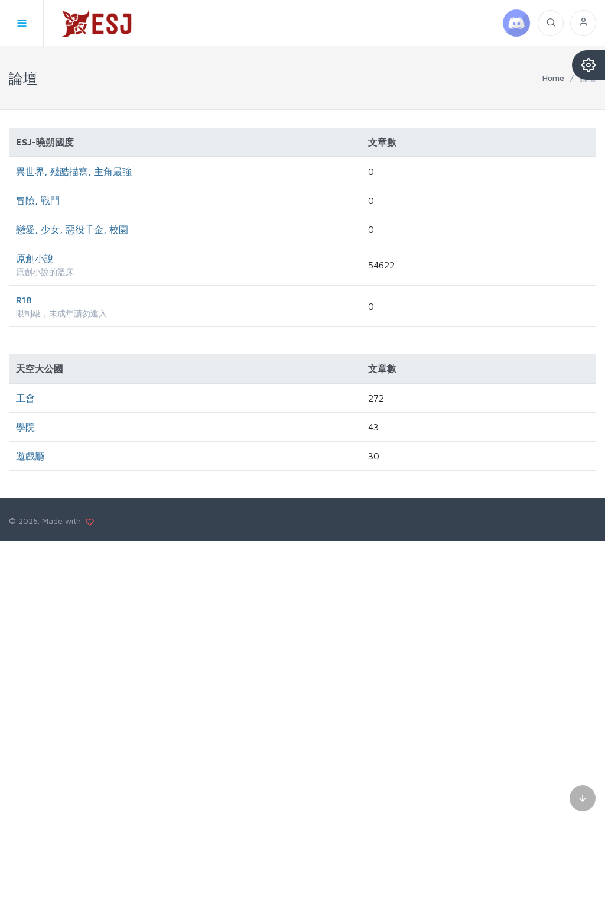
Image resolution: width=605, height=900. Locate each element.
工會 (25, 398)
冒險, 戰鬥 (38, 200)
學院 (25, 427)
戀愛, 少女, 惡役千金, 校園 (72, 229)
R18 (24, 299)
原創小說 (35, 258)
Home (553, 78)
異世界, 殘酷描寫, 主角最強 (74, 171)
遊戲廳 (30, 456)
